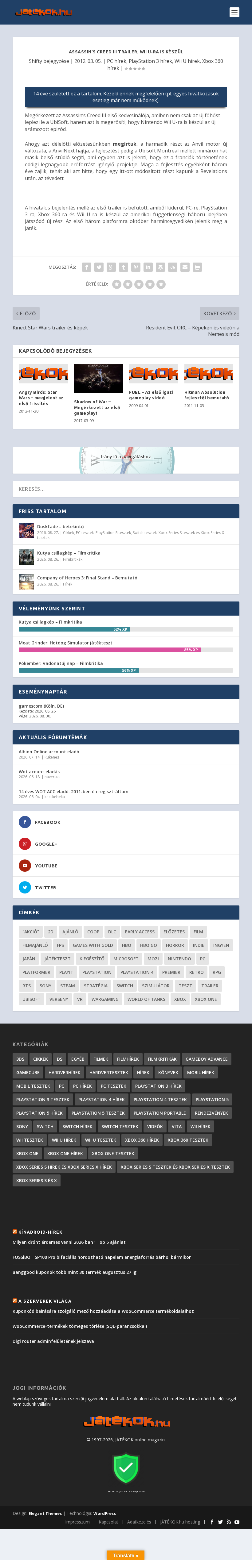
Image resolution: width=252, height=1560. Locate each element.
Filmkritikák (72, 559)
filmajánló (35, 945)
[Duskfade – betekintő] (26, 530)
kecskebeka (55, 796)
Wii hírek (201, 1126)
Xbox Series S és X (36, 1180)
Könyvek (168, 1072)
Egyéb (78, 1059)
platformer (36, 972)
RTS (26, 986)
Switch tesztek (145, 532)
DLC (112, 932)
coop (93, 932)
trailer (210, 986)
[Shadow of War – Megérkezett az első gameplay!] (98, 378)
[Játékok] (126, 1427)
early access (140, 932)
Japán (28, 959)
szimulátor (156, 986)
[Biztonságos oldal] (126, 1485)
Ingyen (221, 945)
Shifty (35, 61)
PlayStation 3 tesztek (42, 1099)
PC (202, 959)
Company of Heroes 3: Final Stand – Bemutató (87, 578)
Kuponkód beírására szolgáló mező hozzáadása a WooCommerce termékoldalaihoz (103, 1311)
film (198, 932)
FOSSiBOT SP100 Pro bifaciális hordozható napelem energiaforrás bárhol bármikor (102, 1257)
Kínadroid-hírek (40, 1232)
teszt (185, 986)
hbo (126, 945)
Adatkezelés (139, 1522)
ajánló (70, 932)
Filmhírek (128, 1059)
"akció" (30, 932)
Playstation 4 (136, 972)
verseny (58, 999)
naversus (52, 776)
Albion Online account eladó (49, 752)
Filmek (100, 1059)
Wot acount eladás (39, 771)
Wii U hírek (187, 61)
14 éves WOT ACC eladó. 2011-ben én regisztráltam (73, 791)
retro (196, 972)
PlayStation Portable (160, 1113)
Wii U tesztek (100, 1140)
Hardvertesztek (108, 1072)
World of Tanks (146, 999)
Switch (124, 986)
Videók (155, 1126)
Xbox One (206, 999)
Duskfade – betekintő (60, 526)
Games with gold (93, 945)
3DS (20, 1059)
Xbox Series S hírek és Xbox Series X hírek (64, 1167)
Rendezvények (211, 1113)
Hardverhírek (65, 1072)
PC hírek (116, 61)
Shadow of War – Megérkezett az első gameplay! (97, 407)
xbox (180, 999)
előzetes (174, 932)
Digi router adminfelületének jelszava (53, 1341)
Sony (45, 986)
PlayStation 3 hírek (150, 61)
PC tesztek (85, 532)
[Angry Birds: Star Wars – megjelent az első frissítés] (43, 374)
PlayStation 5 (212, 1099)
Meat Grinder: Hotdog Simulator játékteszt (65, 643)
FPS (60, 945)
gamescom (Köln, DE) (41, 706)
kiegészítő (92, 959)
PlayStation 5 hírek (39, 1113)
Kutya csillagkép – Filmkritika (68, 553)
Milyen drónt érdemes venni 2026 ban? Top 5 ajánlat (69, 1242)
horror (175, 945)
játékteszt (57, 959)
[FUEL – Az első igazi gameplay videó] (153, 374)
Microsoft (126, 959)
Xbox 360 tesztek (188, 1140)
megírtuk (124, 143)
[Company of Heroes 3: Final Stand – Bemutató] (26, 582)
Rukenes (52, 757)
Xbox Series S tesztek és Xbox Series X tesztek (175, 1167)
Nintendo (179, 959)
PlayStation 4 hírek (101, 1099)
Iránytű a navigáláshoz (126, 456)
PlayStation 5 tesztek (113, 532)
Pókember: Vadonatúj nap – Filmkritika (61, 663)
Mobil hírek (200, 1072)
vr (80, 999)
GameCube (28, 1072)
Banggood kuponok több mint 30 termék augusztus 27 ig (74, 1272)
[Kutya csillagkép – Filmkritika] (26, 557)
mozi (153, 959)
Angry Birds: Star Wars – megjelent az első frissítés (41, 398)
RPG (217, 972)
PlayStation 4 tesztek (160, 1099)
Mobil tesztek (33, 1086)
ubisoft (31, 999)
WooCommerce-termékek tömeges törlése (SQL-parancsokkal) (80, 1326)
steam (67, 986)
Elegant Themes (45, 1513)
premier (171, 972)
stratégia (96, 986)
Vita (177, 1126)
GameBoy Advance (207, 1059)
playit (66, 972)
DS (59, 1059)
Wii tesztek (29, 1140)
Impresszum (77, 1522)
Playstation (97, 972)
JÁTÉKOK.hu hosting (180, 1522)
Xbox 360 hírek (142, 1140)
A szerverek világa (45, 1301)
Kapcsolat (108, 1522)
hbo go (148, 945)
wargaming (105, 999)
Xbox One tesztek (113, 1153)
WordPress (104, 1513)
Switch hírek (77, 1126)
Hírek (67, 584)
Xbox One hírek (65, 1153)
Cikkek (68, 532)
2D (50, 932)
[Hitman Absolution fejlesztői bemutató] (209, 374)
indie (198, 945)
